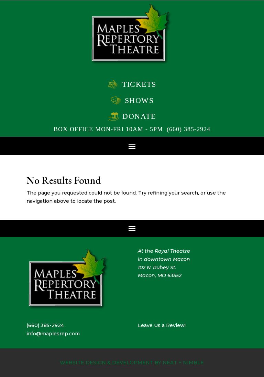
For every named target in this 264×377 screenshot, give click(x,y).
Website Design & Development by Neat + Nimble (132, 362)
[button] (132, 145)
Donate (139, 116)
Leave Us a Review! (162, 325)
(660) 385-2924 (188, 129)
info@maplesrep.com (53, 334)
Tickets (139, 84)
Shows (139, 100)
